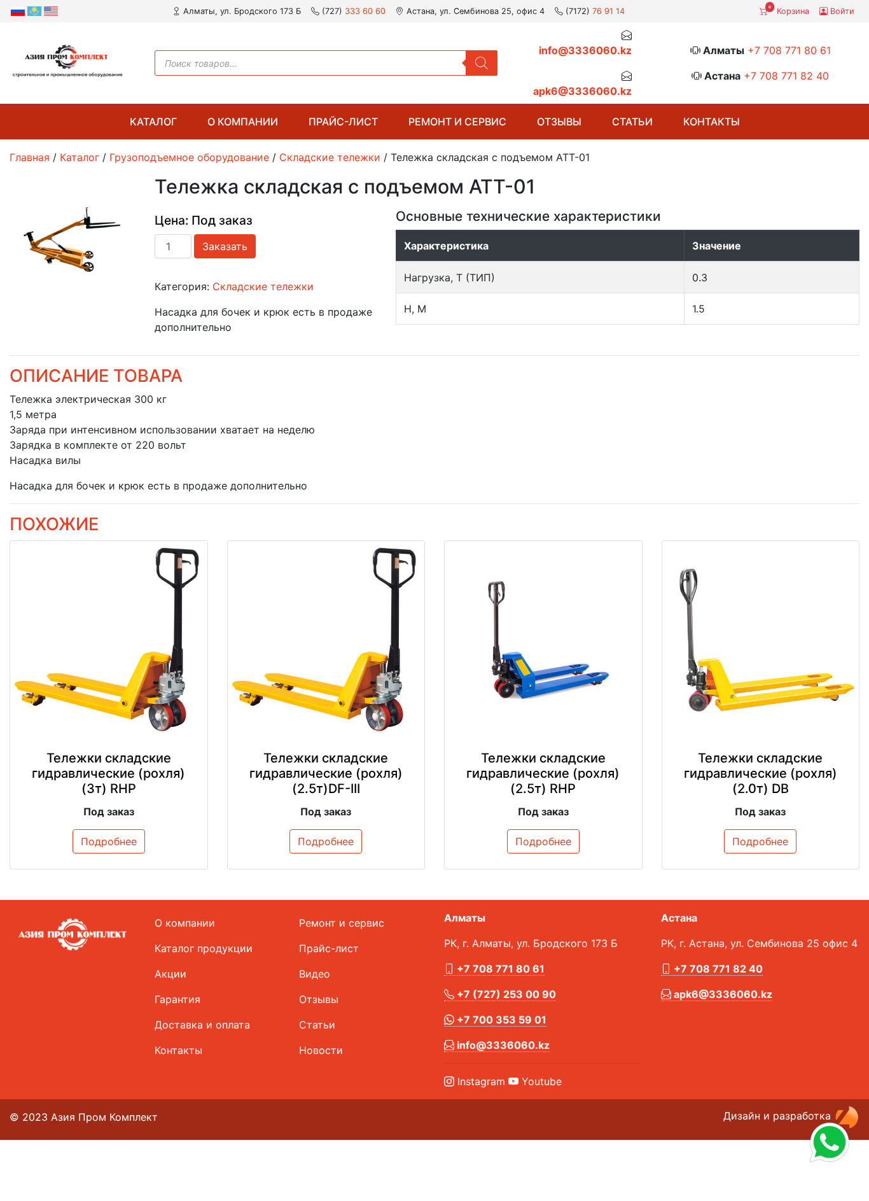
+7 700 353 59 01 (500, 1019)
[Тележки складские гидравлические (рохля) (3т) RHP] (108, 639)
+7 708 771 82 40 (786, 75)
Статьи (632, 121)
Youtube (540, 1081)
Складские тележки (329, 157)
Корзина (788, 10)
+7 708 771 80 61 (789, 50)
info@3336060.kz (585, 50)
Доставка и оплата (202, 1024)
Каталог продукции (204, 948)
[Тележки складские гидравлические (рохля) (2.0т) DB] (760, 639)
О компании (242, 121)
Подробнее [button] (109, 841)
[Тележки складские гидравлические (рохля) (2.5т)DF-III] (326, 639)
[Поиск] (481, 63)
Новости (321, 1050)
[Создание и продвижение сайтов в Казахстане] (846, 1116)
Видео (314, 973)
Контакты (711, 121)
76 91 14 (608, 11)
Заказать (224, 246)
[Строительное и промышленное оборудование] (67, 61)
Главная (30, 157)
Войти (841, 11)
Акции (170, 973)
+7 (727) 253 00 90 (505, 994)
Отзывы (559, 121)
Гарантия (177, 999)
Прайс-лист (343, 121)
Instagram (479, 1081)
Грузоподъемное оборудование (189, 157)
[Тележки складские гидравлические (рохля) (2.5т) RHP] (543, 639)
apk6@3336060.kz (582, 91)
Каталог (153, 121)
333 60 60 (365, 11)
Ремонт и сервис (457, 121)
